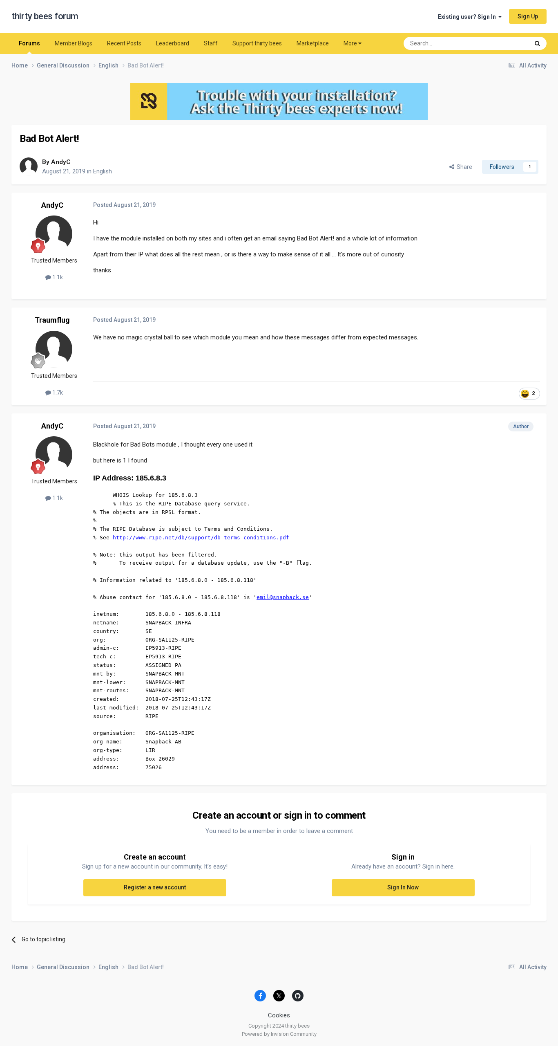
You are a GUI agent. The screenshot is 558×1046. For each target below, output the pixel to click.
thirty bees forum (44, 16)
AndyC (61, 162)
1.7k (57, 392)
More (350, 43)
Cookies (279, 1015)
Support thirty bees (257, 43)
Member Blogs (73, 43)
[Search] (537, 43)
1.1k (57, 277)
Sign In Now (403, 887)
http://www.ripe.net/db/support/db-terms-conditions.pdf (201, 537)
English (102, 171)
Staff (211, 43)
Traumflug (52, 320)
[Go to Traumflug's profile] (54, 349)
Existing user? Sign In (468, 16)
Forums (29, 43)
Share (463, 167)
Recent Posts (124, 43)
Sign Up (528, 16)
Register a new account (155, 887)
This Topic (505, 43)
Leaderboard (172, 43)
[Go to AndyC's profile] (29, 166)
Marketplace (313, 43)
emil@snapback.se (283, 597)
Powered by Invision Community (279, 1034)
